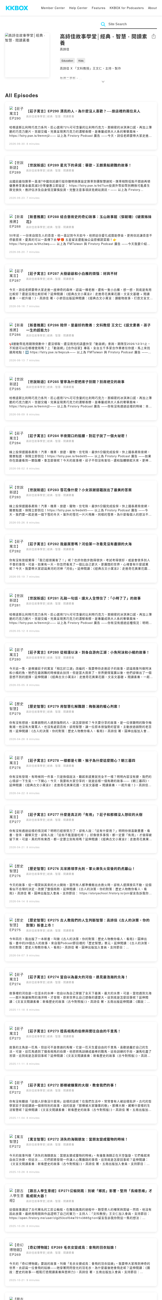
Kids (81, 60)
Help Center (78, 8)
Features (98, 8)
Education (67, 60)
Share (153, 37)
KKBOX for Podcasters (127, 8)
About (152, 8)
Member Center (53, 8)
